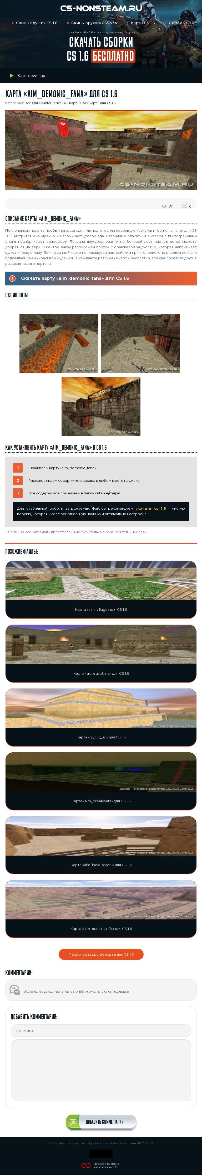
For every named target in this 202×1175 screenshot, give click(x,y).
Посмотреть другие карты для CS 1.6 (101, 954)
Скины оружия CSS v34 (94, 22)
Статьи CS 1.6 (181, 22)
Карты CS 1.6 (143, 22)
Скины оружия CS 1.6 (36, 22)
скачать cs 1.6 (150, 508)
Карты (74, 103)
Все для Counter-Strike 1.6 (45, 103)
